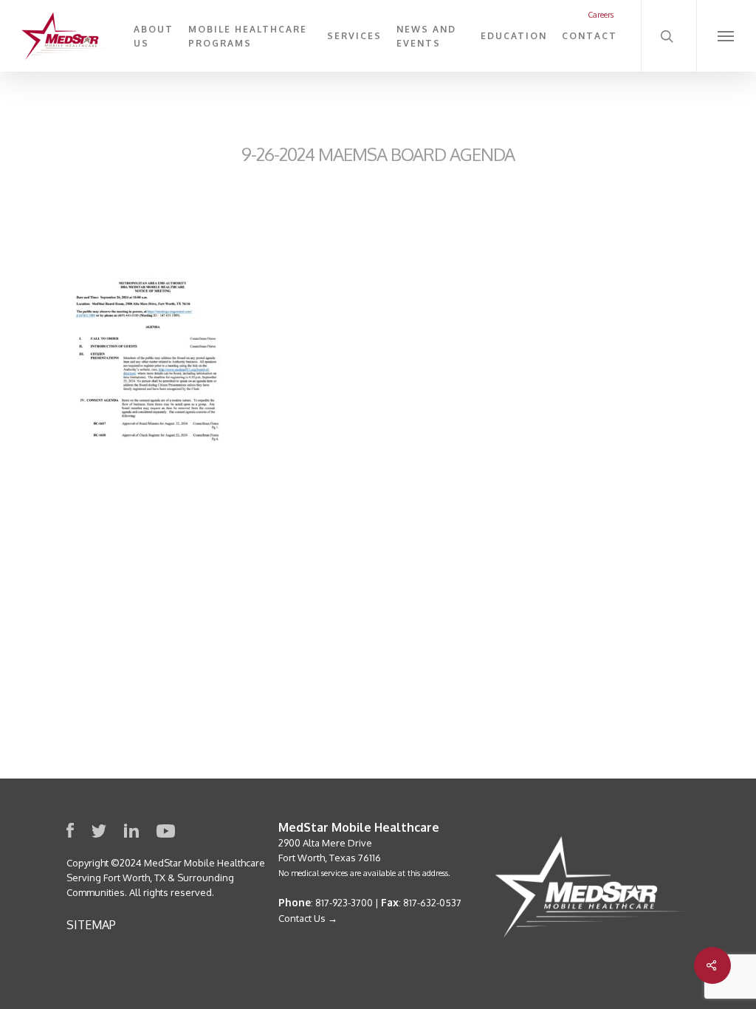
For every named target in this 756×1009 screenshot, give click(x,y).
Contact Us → (307, 918)
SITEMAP (91, 924)
